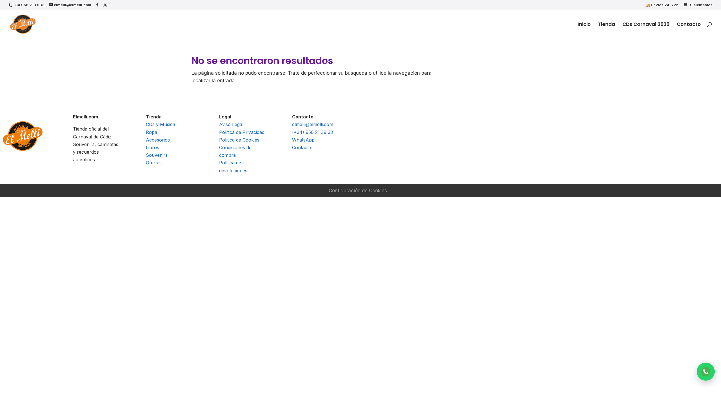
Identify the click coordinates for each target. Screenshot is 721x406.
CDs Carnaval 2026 (645, 25)
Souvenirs (157, 155)
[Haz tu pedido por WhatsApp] (706, 372)
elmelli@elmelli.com (312, 124)
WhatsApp (303, 140)
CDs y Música (160, 124)
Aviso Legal (231, 124)
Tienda (606, 25)
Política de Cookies (239, 140)
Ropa (151, 132)
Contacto (689, 25)
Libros (152, 147)
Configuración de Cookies (358, 190)
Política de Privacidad (241, 132)
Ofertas (154, 163)
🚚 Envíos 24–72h (662, 5)
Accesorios (158, 140)
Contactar (302, 147)
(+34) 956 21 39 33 (312, 132)
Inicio (584, 25)
